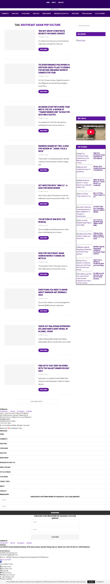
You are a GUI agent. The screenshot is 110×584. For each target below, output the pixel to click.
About (54, 2)
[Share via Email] (59, 54)
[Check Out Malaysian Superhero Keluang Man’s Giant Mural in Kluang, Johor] (20, 335)
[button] (1, 562)
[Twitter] (50, 5)
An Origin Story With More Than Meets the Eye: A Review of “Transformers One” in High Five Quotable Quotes (54, 111)
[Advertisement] (92, 79)
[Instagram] (53, 5)
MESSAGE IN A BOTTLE (61, 13)
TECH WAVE (5, 20)
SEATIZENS (75, 13)
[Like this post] (49, 54)
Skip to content (5, 560)
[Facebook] (48, 5)
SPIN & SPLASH (87, 13)
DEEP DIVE (15, 13)
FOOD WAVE (26, 13)
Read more (43, 49)
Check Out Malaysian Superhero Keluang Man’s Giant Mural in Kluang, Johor (54, 329)
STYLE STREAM (100, 13)
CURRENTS (5, 13)
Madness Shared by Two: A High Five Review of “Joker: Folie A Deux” (53, 149)
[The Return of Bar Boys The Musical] (20, 228)
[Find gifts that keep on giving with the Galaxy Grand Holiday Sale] (20, 374)
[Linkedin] (56, 5)
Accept (91, 582)
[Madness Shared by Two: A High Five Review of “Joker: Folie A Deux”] (20, 155)
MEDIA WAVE (47, 13)
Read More (100, 582)
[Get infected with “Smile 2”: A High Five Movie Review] (20, 194)
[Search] (56, 26)
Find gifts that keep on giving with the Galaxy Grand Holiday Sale (53, 368)
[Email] (59, 5)
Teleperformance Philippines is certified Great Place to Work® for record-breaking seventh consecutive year (54, 69)
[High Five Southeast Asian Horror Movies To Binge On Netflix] (20, 262)
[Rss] (62, 5)
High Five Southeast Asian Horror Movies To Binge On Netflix (51, 256)
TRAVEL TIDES (16, 20)
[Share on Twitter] (54, 54)
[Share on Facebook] (52, 54)
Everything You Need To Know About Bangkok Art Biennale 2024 (52, 292)
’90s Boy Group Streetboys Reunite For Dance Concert (51, 32)
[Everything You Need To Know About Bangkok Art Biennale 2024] (20, 298)
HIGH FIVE (36, 13)
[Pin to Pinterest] (57, 54)
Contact (61, 2)
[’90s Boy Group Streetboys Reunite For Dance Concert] (20, 40)
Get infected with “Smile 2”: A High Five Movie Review (52, 186)
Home (48, 2)
